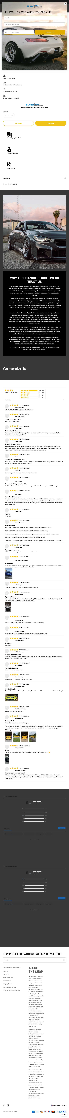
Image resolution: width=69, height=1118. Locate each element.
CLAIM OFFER (50, 32)
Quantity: (5, 111)
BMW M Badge (33, 638)
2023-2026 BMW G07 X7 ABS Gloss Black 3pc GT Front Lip (46, 663)
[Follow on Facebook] (4, 1105)
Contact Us (6, 974)
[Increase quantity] (12, 115)
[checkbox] (49, 834)
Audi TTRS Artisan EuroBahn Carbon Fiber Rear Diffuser (46, 426)
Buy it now (51, 123)
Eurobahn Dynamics (17, 286)
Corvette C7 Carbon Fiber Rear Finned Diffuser (43, 414)
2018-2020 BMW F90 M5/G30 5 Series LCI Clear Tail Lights (46, 674)
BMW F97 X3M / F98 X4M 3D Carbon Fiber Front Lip (44, 592)
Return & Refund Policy (9, 987)
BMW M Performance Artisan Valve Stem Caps (43, 650)
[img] (11, 390)
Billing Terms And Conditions (11, 990)
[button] (24, 390)
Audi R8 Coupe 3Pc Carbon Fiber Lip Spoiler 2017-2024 (46, 768)
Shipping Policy (7, 984)
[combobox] (7, 32)
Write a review (59, 390)
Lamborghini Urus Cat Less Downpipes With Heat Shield (46, 582)
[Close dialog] (65, 3)
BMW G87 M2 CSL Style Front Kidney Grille (41, 684)
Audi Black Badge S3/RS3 (36, 545)
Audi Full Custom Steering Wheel (39, 439)
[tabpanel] (34, 845)
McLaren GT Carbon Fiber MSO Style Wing (42, 745)
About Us (5, 971)
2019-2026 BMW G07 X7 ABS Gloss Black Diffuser (44, 405)
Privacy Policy (7, 980)
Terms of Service (8, 977)
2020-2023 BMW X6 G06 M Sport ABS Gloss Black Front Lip (47, 509)
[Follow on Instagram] (8, 1105)
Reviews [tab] (7, 829)
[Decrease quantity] (5, 115)
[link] (34, 6)
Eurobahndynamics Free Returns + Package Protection (46, 468)
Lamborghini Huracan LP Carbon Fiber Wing (42, 454)
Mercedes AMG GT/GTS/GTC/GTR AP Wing (41, 520)
